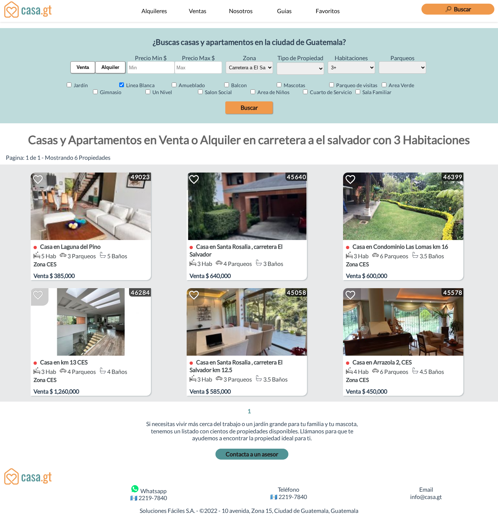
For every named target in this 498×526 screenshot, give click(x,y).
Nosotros (241, 10)
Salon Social (218, 92)
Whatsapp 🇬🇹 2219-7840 (148, 494)
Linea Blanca (140, 85)
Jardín (80, 85)
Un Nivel (161, 92)
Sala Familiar (376, 92)
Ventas (197, 10)
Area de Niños (272, 92)
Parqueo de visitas (356, 85)
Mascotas (294, 85)
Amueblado (191, 85)
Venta (83, 67)
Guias (284, 10)
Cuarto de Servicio (330, 92)
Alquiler (110, 67)
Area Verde (401, 85)
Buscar (249, 107)
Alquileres (154, 10)
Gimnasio (110, 92)
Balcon (238, 85)
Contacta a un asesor (252, 453)
